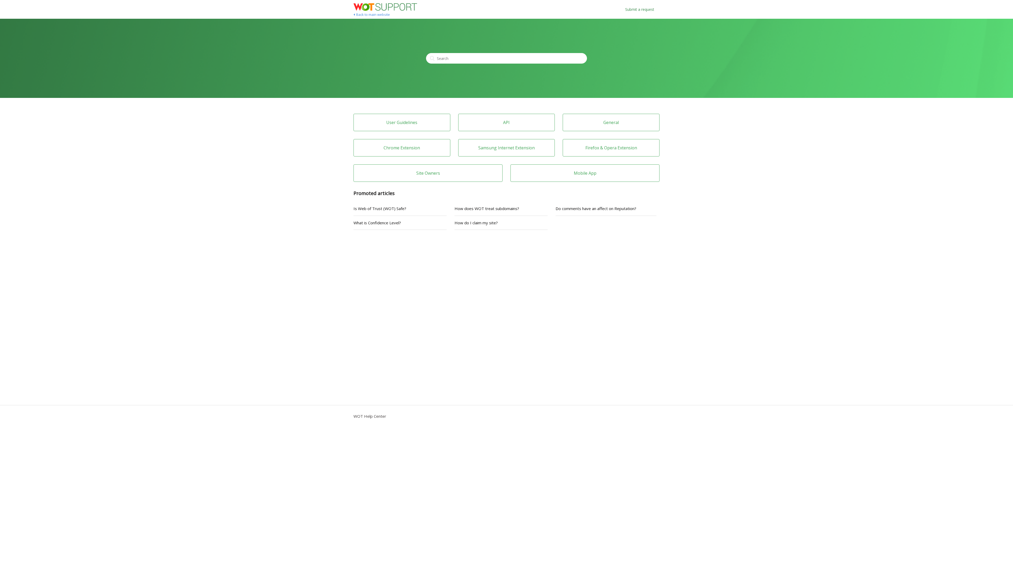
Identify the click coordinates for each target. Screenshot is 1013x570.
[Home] (385, 9)
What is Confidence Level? (377, 222)
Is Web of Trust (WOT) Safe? (379, 208)
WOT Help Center (369, 416)
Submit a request (639, 9)
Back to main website (373, 14)
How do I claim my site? (476, 222)
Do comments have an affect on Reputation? (596, 208)
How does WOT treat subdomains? (487, 208)
